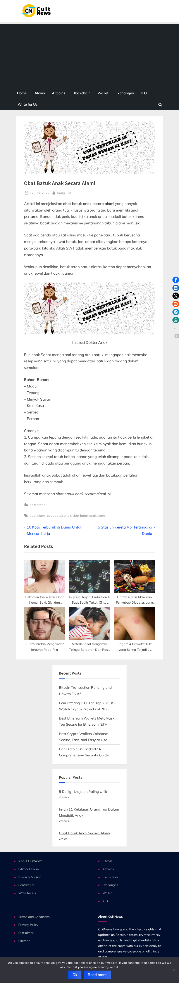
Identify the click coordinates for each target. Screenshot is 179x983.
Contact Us (26, 885)
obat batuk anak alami (88, 515)
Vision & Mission (29, 877)
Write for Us (28, 104)
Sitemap (24, 941)
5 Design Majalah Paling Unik (83, 791)
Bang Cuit (64, 193)
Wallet (103, 93)
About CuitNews (30, 861)
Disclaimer (25, 933)
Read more (97, 974)
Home (22, 93)
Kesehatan (37, 505)
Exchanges (124, 93)
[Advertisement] (89, 54)
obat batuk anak (59, 515)
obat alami (37, 515)
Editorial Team (28, 869)
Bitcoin (39, 93)
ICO (144, 93)
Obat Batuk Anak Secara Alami (84, 833)
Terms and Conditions (34, 917)
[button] (175, 280)
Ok (74, 974)
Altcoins (58, 93)
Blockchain (81, 93)
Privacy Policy (28, 925)
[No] (173, 970)
